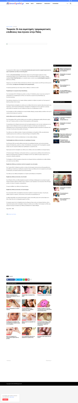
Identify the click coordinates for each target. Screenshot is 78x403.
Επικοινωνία (55, 3)
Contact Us (21, 0)
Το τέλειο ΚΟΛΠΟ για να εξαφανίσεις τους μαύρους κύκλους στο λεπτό (27, 309)
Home (7, 0)
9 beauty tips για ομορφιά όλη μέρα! (28, 295)
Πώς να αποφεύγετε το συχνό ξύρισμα (12, 309)
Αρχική (27, 3)
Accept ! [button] (5, 399)
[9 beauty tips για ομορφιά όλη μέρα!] (56, 76)
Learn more (11, 396)
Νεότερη (9, 360)
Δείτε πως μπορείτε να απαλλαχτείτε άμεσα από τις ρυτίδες (12, 337)
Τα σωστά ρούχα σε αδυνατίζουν (44, 294)
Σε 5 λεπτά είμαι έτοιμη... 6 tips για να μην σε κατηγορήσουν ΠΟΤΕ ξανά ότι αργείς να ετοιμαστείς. (44, 323)
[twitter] (71, 1)
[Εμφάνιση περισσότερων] (31, 280)
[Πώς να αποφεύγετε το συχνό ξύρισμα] (56, 87)
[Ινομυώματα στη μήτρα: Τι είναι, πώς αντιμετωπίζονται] (56, 119)
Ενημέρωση (39, 3)
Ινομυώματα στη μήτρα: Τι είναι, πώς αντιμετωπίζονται (65, 118)
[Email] (28, 280)
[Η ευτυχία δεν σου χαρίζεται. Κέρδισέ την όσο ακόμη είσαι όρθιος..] (56, 141)
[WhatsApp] (24, 280)
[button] (68, 3)
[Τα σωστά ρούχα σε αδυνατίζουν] (56, 81)
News (32, 3)
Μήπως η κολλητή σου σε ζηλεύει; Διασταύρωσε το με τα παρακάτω (13, 296)
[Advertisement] (39, 15)
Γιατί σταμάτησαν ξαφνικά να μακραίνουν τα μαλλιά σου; (28, 337)
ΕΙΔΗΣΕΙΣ (15, 26)
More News (47, 3)
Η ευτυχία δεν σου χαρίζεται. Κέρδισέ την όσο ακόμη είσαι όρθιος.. (65, 141)
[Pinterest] (26, 280)
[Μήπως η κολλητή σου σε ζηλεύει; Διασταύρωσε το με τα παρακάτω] (56, 70)
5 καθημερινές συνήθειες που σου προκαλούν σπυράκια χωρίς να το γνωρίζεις (13, 322)
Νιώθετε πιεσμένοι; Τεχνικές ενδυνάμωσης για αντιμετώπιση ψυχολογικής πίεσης (44, 309)
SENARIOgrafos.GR (18, 383)
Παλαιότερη (48, 360)
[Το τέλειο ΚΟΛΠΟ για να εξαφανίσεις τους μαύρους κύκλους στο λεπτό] (56, 92)
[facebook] (69, 1)
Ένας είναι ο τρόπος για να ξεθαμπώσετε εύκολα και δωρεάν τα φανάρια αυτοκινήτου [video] (66, 135)
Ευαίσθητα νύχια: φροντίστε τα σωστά (44, 337)
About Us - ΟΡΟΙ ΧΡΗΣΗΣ (14, 0)
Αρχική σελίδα (9, 26)
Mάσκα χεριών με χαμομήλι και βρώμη (28, 322)
